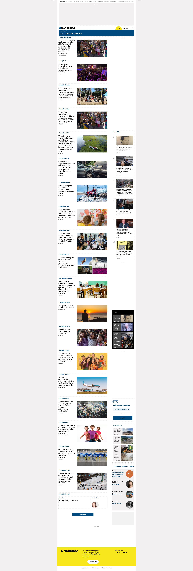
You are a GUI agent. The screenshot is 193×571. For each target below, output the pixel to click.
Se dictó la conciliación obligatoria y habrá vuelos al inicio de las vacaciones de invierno (66, 382)
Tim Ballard (90, 1)
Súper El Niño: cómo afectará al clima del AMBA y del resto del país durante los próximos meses (117, 457)
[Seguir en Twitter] (116, 552)
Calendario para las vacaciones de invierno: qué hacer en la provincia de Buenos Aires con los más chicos (66, 93)
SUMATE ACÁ (93, 561)
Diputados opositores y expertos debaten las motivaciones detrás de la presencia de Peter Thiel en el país (124, 232)
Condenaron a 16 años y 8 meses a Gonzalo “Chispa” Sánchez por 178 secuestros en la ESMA (117, 327)
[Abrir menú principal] (133, 27)
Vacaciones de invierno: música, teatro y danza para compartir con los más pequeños (66, 357)
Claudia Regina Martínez (63, 435)
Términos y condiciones (106, 568)
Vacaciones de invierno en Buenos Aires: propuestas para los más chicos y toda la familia (66, 237)
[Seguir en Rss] (126, 552)
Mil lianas (132, 1)
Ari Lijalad (98, 1)
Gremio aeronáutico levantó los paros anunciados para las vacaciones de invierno (66, 453)
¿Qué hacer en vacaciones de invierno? (64, 331)
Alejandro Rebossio (62, 55)
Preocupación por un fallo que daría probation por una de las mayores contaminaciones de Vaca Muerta (118, 431)
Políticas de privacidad (95, 568)
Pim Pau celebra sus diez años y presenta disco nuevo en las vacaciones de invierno (66, 429)
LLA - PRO (116, 1)
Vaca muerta (112, 1)
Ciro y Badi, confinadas (68, 500)
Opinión (61, 498)
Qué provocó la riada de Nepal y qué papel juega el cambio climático (117, 440)
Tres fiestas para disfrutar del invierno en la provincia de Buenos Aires (66, 189)
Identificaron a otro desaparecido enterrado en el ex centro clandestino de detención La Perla (124, 148)
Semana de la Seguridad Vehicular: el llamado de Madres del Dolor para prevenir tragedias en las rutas (66, 167)
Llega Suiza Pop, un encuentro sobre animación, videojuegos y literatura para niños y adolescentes (66, 262)
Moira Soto (118, 215)
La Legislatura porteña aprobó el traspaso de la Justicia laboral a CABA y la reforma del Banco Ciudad (117, 344)
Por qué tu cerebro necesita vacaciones (66, 306)
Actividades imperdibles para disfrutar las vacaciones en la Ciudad (65, 68)
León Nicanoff (119, 195)
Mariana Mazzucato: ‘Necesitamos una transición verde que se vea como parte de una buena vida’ (117, 448)
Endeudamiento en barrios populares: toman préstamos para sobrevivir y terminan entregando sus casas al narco (124, 191)
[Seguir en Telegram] (119, 552)
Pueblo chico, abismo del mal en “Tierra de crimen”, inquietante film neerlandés (124, 211)
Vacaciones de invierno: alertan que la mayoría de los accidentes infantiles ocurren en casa (66, 213)
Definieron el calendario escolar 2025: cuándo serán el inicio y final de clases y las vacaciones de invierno (66, 287)
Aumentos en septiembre (104, 1)
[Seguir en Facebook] (117, 552)
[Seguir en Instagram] (121, 552)
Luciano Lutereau (127, 1)
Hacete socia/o (118, 28)
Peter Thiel (79, 1)
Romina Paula (95, 497)
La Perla (94, 1)
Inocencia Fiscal (121, 1)
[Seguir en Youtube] (124, 552)
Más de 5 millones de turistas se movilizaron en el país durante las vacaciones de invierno (65, 478)
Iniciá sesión (125, 28)
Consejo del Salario (85, 1)
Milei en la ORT (70, 1)
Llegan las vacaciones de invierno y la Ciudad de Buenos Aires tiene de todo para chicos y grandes (66, 117)
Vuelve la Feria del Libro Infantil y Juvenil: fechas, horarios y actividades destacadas (65, 406)
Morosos (75, 1)
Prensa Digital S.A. (85, 568)
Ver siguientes (82, 514)
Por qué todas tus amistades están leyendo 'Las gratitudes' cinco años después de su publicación (124, 254)
